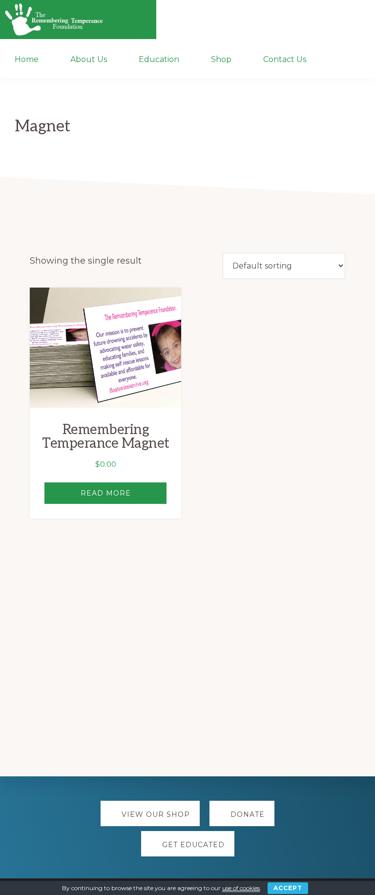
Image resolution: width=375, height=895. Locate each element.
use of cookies (241, 888)
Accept (287, 888)
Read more (106, 493)
